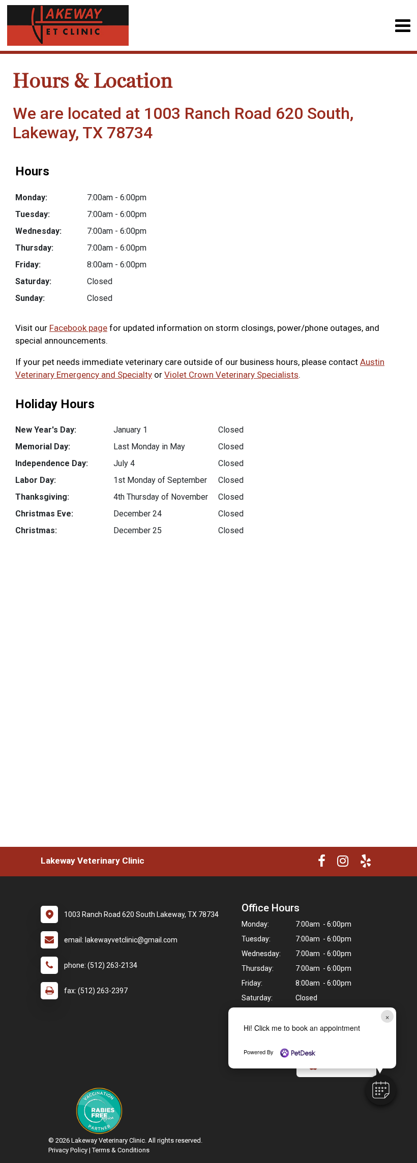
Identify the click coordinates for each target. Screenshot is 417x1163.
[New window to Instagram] (342, 863)
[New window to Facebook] (322, 863)
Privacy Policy (67, 1150)
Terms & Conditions (121, 1150)
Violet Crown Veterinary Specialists (231, 375)
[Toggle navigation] (402, 26)
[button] (381, 1090)
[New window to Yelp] (365, 863)
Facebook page (78, 328)
